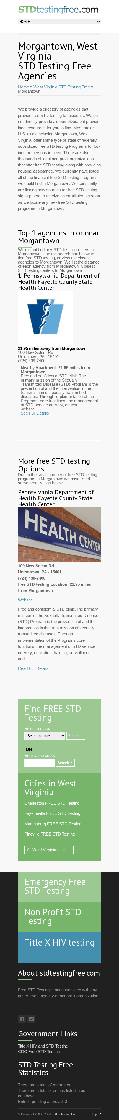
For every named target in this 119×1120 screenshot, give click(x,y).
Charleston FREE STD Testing (51, 803)
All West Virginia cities (47, 849)
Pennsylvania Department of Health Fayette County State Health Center (59, 281)
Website (25, 600)
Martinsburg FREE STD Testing (52, 823)
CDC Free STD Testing (39, 1051)
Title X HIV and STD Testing (43, 1046)
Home (23, 87)
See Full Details (35, 413)
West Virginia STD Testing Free (61, 87)
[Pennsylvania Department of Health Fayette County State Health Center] (45, 344)
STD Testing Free (65, 1114)
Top (94, 1114)
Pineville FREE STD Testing (49, 834)
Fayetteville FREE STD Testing (52, 813)
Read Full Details (33, 668)
